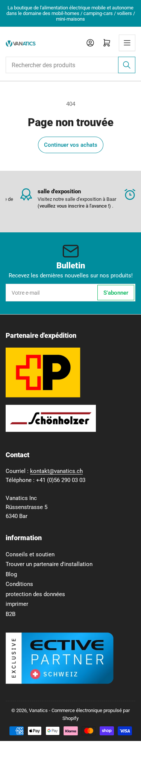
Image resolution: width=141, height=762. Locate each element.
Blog (11, 574)
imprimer (17, 604)
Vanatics (38, 710)
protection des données (35, 594)
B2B (10, 614)
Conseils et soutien (30, 554)
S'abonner (115, 292)
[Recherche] (126, 65)
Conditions (19, 584)
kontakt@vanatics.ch (56, 471)
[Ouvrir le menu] (127, 43)
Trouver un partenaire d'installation (49, 564)
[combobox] (70, 65)
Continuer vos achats (70, 145)
